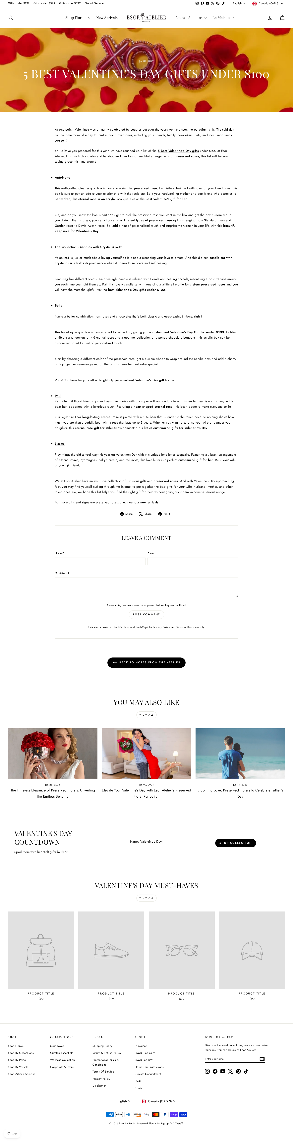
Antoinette (63, 177)
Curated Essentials (61, 1053)
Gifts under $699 (70, 3)
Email (152, 553)
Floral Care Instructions (149, 1067)
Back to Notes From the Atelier (149, 662)
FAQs (138, 1081)
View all (146, 715)
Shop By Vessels (18, 1067)
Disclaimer (99, 1086)
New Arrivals (107, 17)
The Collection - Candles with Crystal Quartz (88, 247)
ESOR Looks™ (144, 1060)
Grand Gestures (95, 3)
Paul (58, 396)
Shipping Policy (102, 1046)
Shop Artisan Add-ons (21, 1074)
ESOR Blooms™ (145, 1053)
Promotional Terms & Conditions (105, 1062)
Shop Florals (76, 17)
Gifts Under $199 (18, 3)
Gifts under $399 (44, 3)
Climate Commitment (148, 1074)
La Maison (221, 17)
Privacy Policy (161, 627)
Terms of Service (186, 627)
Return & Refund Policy (106, 1053)
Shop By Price (17, 1060)
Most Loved (57, 1046)
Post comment (146, 614)
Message (62, 573)
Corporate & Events (62, 1067)
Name (59, 553)
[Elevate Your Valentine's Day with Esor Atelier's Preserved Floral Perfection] (146, 753)
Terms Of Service (103, 1072)
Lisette (60, 443)
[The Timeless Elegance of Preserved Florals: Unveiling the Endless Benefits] (52, 753)
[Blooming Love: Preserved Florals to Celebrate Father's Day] (240, 753)
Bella (59, 305)
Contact (139, 1088)
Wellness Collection (62, 1060)
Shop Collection (235, 843)
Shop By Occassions (21, 1053)
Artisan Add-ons (189, 17)
